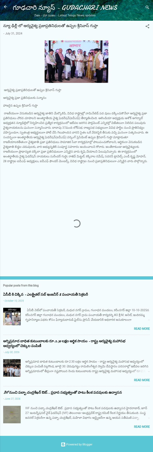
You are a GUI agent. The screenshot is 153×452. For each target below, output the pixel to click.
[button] (147, 27)
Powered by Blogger (79, 444)
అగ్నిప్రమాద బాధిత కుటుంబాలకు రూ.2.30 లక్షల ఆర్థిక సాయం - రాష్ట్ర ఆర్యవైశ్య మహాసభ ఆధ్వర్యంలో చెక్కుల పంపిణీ (64, 343)
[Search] (147, 8)
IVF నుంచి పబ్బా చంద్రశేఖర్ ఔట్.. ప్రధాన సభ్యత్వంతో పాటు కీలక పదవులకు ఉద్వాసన (62, 392)
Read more (142, 328)
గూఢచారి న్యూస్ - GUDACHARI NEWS (65, 7)
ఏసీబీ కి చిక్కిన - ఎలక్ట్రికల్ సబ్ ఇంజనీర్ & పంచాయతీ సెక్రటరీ (45, 294)
